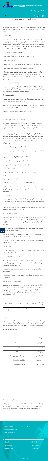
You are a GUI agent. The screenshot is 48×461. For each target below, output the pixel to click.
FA (34, 15)
